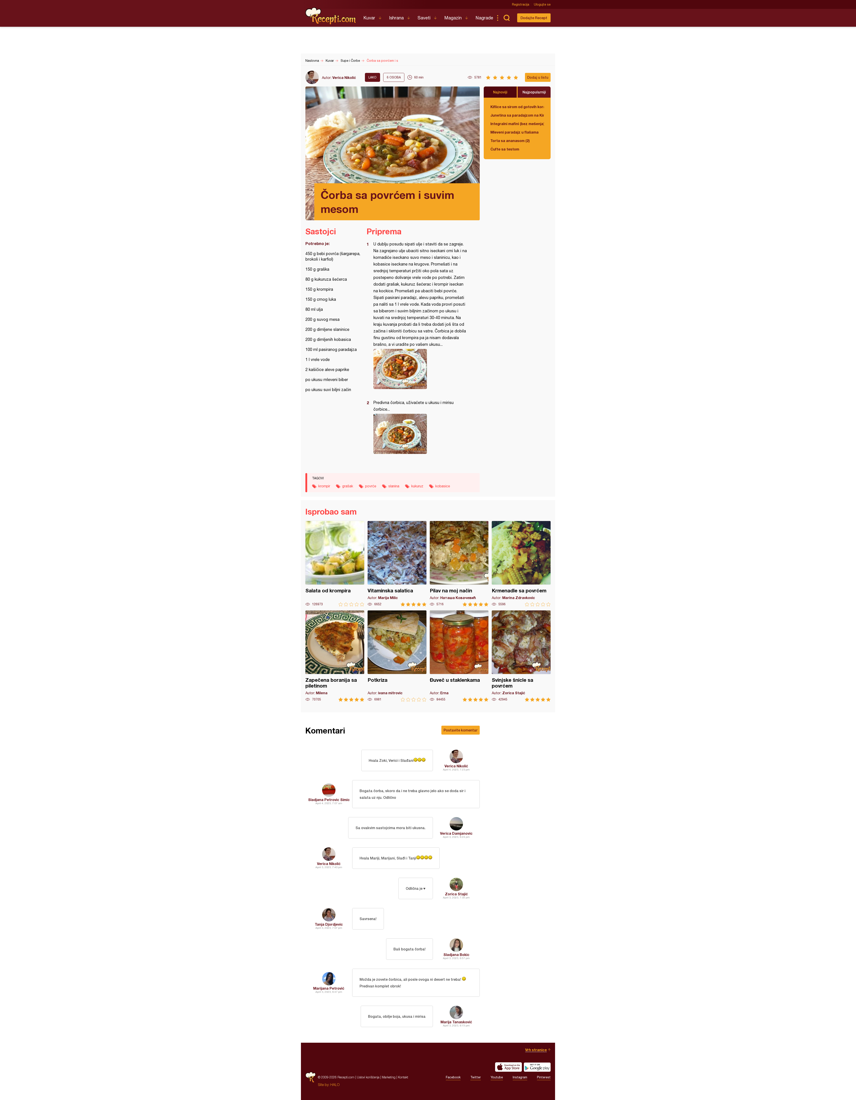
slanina (393, 486)
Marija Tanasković (456, 1022)
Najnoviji (500, 92)
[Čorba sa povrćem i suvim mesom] (421, 369)
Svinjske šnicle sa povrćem (521, 656)
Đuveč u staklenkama (459, 656)
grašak (347, 486)
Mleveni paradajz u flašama (514, 132)
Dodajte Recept (534, 18)
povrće (370, 486)
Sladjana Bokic (456, 954)
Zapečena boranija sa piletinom (334, 656)
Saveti (424, 17)
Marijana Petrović (328, 988)
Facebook (453, 1077)
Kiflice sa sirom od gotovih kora (517, 107)
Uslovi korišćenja (368, 1077)
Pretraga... (506, 18)
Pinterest (544, 1077)
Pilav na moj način (459, 563)
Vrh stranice (536, 1050)
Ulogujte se (542, 4)
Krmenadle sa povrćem (521, 563)
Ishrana (396, 17)
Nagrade (484, 17)
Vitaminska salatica (397, 563)
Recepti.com (331, 16)
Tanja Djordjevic (329, 924)
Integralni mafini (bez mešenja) (517, 124)
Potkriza (397, 656)
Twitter (475, 1077)
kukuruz (417, 486)
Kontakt (403, 1077)
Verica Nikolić (344, 77)
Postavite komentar (460, 730)
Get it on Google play (537, 1067)
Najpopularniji (534, 92)
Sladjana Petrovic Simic (329, 799)
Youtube (497, 1077)
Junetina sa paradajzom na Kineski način (517, 115)
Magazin (453, 17)
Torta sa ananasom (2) (510, 140)
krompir (324, 486)
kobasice (442, 486)
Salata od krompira (334, 563)
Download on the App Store (508, 1067)
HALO (335, 1085)
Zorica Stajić (456, 894)
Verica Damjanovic (456, 833)
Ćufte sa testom (504, 149)
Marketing (388, 1077)
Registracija (520, 4)
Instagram (520, 1077)
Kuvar (369, 17)
